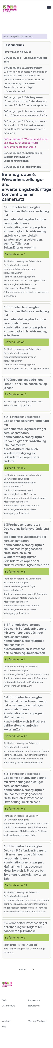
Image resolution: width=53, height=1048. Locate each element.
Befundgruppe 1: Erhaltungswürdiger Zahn (25, 59)
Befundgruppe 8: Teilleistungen (22, 166)
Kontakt (6, 1021)
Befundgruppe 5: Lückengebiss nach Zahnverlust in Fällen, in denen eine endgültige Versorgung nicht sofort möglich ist (25, 127)
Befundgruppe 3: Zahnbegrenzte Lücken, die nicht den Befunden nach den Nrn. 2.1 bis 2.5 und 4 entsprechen (26, 101)
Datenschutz (9, 1005)
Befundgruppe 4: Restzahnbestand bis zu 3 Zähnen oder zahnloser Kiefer (25, 113)
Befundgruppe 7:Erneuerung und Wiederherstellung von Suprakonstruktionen (23, 156)
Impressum (34, 1000)
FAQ (4, 1026)
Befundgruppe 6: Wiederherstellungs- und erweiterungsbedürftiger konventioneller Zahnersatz (26, 142)
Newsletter (34, 1005)
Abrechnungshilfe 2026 (17, 51)
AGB (4, 1000)
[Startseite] (9, 9)
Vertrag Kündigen (37, 1021)
